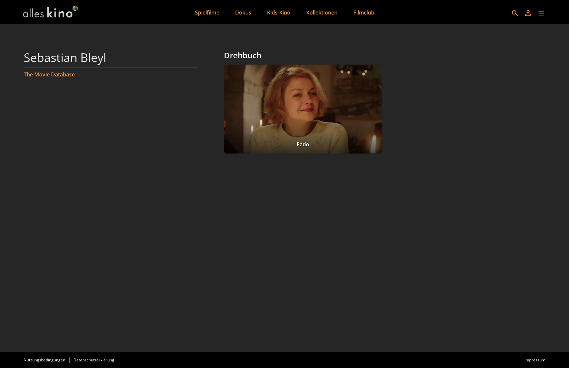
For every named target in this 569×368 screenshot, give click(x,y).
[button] (541, 13)
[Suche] (515, 13)
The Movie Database (49, 74)
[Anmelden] (528, 13)
